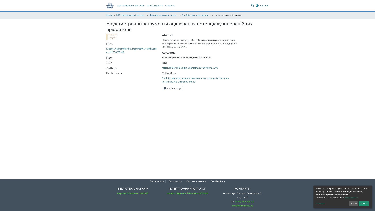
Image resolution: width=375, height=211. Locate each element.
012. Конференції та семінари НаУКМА (130, 15)
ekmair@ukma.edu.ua (242, 205)
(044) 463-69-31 (244, 201)
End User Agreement (196, 181)
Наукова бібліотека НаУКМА (132, 193)
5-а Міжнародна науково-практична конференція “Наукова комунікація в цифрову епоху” (196, 15)
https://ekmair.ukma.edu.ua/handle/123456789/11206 (190, 67)
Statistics (170, 5)
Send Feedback (218, 181)
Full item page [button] (173, 88)
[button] (257, 5)
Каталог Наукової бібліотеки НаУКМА (187, 193)
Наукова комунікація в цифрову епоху (163, 15)
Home (109, 15)
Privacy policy (175, 181)
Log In (263, 5)
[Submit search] (253, 5)
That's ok (363, 203)
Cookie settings (157, 181)
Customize (320, 203)
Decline (353, 203)
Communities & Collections (130, 5)
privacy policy (351, 197)
